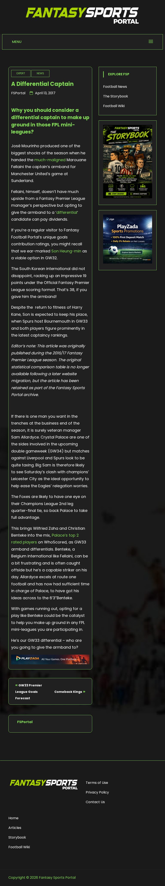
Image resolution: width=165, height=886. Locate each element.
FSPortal (18, 93)
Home (13, 818)
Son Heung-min (66, 251)
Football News (115, 86)
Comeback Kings (68, 692)
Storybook (17, 837)
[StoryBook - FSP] (127, 197)
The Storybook (115, 96)
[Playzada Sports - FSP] (50, 663)
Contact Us (95, 802)
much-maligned (50, 159)
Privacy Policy (97, 792)
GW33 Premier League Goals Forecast (28, 691)
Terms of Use (97, 782)
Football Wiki (114, 105)
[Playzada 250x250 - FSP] (127, 262)
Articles (14, 827)
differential (66, 212)
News (40, 73)
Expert (21, 73)
